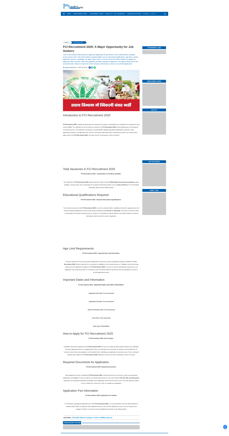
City (152, 13)
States (146, 13)
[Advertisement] (126, 5)
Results (108, 13)
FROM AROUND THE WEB (72, 423)
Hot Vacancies (119, 13)
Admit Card (154, 190)
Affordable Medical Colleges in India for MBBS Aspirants (92, 417)
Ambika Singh (69, 67)
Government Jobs (96, 13)
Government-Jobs (78, 42)
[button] (63, 14)
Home (66, 42)
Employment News (80, 13)
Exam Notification (134, 13)
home (69, 13)
